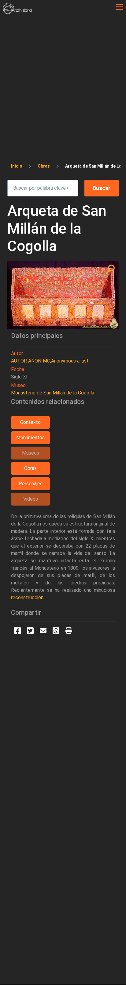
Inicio (16, 166)
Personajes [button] (31, 484)
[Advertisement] (63, 80)
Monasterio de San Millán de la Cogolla (52, 393)
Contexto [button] (30, 422)
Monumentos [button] (30, 437)
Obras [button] (30, 468)
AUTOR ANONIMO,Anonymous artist (50, 361)
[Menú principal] (119, 7)
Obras (44, 166)
